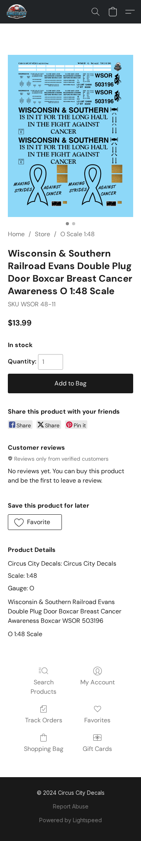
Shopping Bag (43, 749)
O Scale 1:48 (77, 234)
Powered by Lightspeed (70, 820)
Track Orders (43, 720)
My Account (97, 682)
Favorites (97, 720)
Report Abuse (71, 806)
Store (42, 234)
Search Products (43, 687)
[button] (17, 12)
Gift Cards (97, 749)
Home (16, 234)
